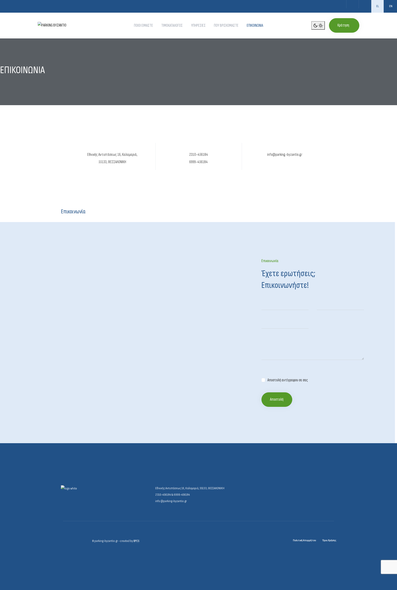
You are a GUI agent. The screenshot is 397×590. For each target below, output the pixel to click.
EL (377, 6)
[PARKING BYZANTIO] (52, 25)
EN (390, 6)
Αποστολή (277, 399)
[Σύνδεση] (352, 4)
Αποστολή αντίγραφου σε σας (287, 380)
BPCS (136, 541)
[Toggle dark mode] (318, 25)
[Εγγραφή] (365, 4)
